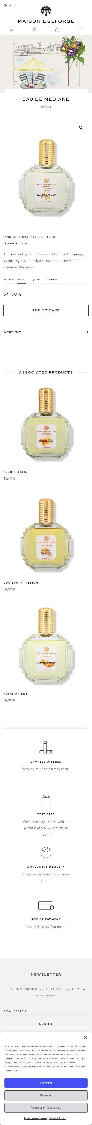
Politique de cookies (35, 1118)
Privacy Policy (57, 1118)
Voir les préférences (46, 1107)
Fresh (51, 236)
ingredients (12, 332)
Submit (46, 1024)
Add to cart (46, 310)
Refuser (46, 1095)
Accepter (46, 1083)
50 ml (37, 279)
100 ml (21, 279)
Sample (52, 279)
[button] (85, 1037)
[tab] (46, 332)
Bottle (8, 279)
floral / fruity (31, 236)
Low (24, 243)
